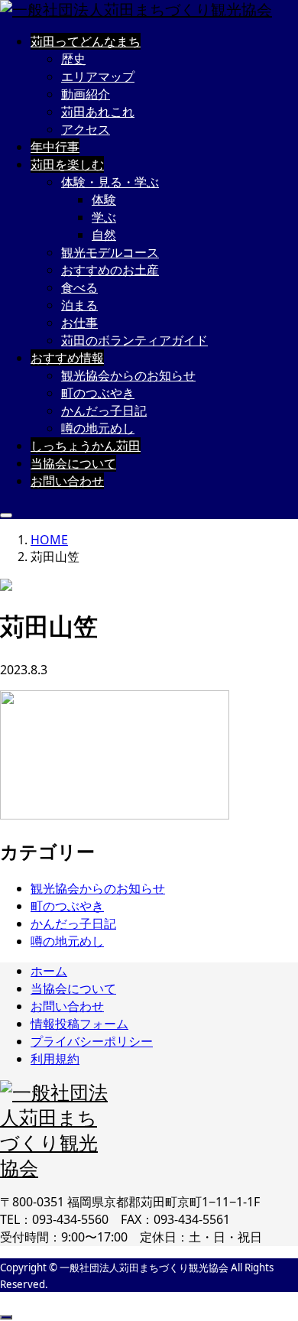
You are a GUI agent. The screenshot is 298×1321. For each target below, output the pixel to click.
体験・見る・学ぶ (110, 182)
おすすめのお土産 (110, 269)
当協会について (73, 463)
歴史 (73, 58)
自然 (104, 234)
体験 (104, 199)
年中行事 (55, 146)
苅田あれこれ (97, 111)
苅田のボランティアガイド (134, 340)
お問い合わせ (67, 480)
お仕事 (79, 322)
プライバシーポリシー (92, 1041)
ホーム (49, 970)
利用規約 (55, 1058)
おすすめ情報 (67, 357)
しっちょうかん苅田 (86, 445)
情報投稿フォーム (79, 1023)
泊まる (79, 305)
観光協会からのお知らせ (128, 375)
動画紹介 (85, 94)
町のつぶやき (97, 393)
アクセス (85, 129)
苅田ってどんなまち (86, 41)
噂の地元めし (97, 428)
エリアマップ (97, 76)
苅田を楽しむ (67, 164)
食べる (79, 287)
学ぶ (104, 217)
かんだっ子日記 (104, 410)
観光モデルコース (110, 252)
